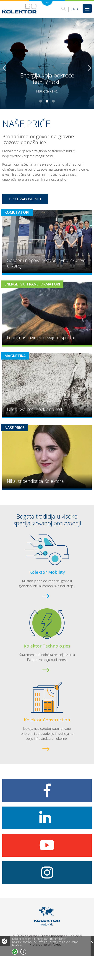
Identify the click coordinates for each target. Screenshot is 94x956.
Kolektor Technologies (47, 646)
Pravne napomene (53, 936)
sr (73, 9)
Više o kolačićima (23, 952)
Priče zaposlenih (25, 199)
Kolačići (76, 936)
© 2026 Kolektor (25, 936)
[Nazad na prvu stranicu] (19, 8)
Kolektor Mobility (47, 572)
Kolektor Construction (47, 720)
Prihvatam (15, 952)
